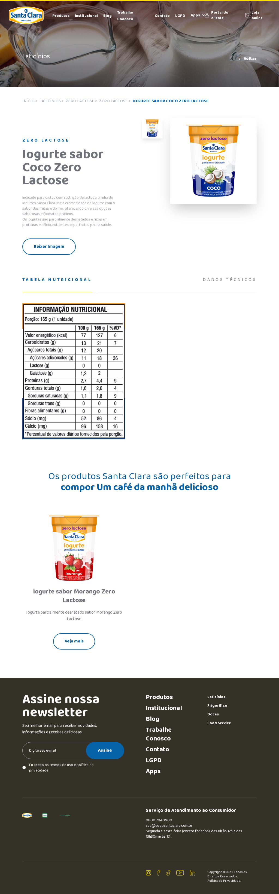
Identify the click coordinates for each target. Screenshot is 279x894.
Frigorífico (217, 706)
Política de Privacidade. (224, 881)
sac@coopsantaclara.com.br (169, 825)
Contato (162, 16)
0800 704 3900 (159, 820)
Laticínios (216, 697)
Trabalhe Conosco (159, 734)
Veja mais (74, 641)
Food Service (219, 723)
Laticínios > (51, 101)
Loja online (257, 15)
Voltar (250, 59)
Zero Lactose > (81, 101)
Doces (213, 714)
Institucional (86, 16)
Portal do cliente (219, 15)
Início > (29, 101)
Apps (195, 15)
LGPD (180, 16)
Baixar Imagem (49, 246)
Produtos (60, 16)
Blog (107, 16)
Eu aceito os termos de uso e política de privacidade (61, 767)
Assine (105, 750)
